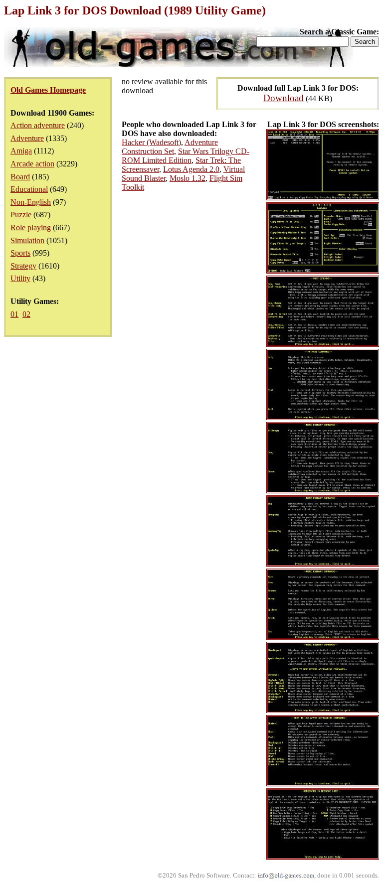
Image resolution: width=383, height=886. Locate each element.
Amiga (21, 151)
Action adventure (37, 125)
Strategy (23, 266)
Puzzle (20, 214)
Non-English (30, 202)
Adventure (27, 138)
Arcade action (32, 163)
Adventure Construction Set (170, 146)
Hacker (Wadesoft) (151, 142)
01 (14, 314)
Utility (20, 278)
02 (26, 314)
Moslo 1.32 (187, 178)
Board (20, 176)
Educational (29, 189)
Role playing (30, 227)
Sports (20, 253)
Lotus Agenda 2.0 (191, 169)
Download (283, 98)
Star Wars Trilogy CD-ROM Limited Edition (185, 155)
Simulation (27, 240)
